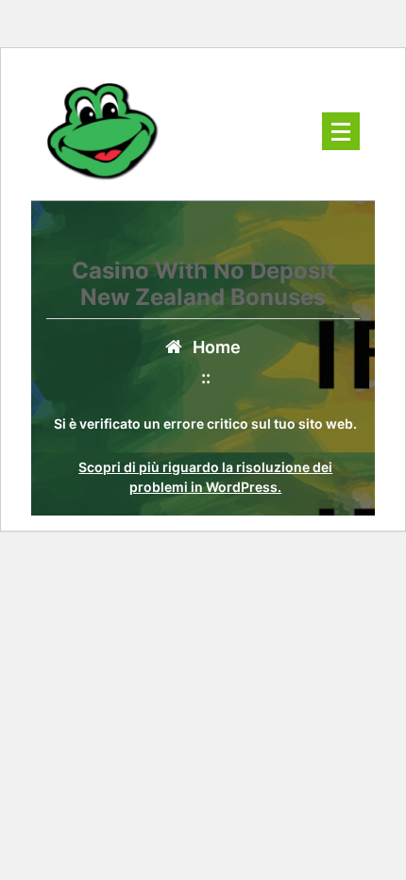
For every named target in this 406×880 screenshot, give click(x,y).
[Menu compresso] (341, 131)
